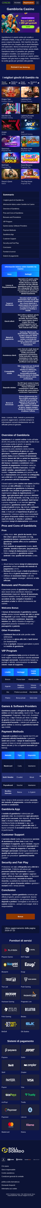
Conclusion (7, 247)
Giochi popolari (4, 82)
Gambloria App (8, 234)
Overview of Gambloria (11, 209)
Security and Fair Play (11, 243)
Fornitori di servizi (9, 252)
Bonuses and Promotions (12, 217)
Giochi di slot (34, 82)
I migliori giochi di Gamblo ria (13, 200)
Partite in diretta (14, 82)
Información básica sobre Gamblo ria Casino (18, 204)
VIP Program (7, 221)
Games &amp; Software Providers (15, 226)
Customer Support (9, 239)
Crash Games (23, 82)
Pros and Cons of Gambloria (13, 213)
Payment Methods (9, 230)
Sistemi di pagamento (10, 256)
